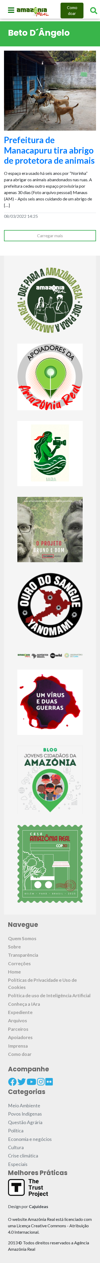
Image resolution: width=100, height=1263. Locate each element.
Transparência (23, 955)
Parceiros (18, 1029)
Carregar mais (50, 235)
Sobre (14, 947)
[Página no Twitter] (21, 1081)
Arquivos (17, 1020)
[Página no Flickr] (49, 1081)
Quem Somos (22, 938)
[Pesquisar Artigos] (93, 10)
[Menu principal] (11, 10)
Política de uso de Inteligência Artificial (49, 995)
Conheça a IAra (24, 1004)
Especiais (17, 1164)
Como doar (72, 10)
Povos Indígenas (25, 1114)
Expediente (20, 1012)
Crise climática (23, 1156)
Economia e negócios (30, 1139)
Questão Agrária (25, 1122)
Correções (19, 963)
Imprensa (18, 1046)
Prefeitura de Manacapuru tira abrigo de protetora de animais (49, 150)
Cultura (16, 1147)
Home (14, 972)
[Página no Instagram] (41, 1081)
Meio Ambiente (24, 1105)
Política (15, 1130)
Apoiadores (20, 1037)
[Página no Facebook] (12, 1081)
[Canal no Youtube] (31, 1081)
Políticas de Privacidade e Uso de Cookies (42, 983)
